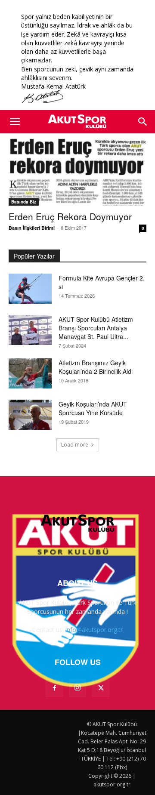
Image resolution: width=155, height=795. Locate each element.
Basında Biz (23, 202)
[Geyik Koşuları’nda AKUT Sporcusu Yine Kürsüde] (30, 415)
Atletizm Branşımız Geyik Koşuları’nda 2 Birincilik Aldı (96, 367)
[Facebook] (54, 688)
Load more (74, 444)
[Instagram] (77, 687)
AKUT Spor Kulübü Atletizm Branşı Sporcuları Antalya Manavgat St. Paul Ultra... (96, 328)
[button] (14, 121)
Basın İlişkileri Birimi (32, 228)
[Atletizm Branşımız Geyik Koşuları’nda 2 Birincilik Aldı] (30, 373)
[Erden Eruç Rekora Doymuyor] (77, 172)
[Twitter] (100, 688)
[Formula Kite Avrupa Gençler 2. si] (30, 289)
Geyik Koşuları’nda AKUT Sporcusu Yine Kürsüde (93, 408)
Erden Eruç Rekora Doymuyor (70, 216)
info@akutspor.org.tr (94, 630)
